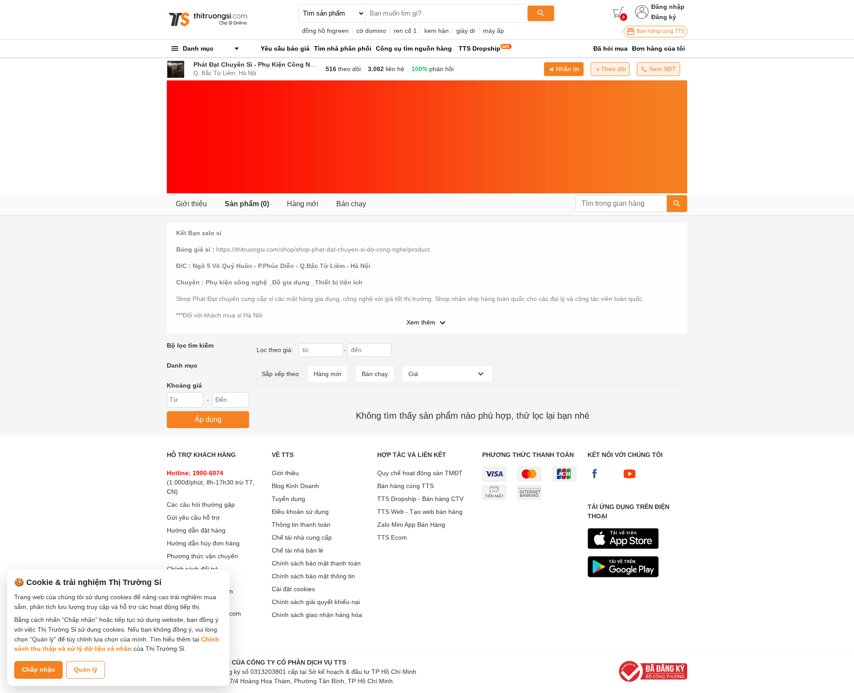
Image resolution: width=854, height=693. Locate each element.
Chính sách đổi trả (192, 569)
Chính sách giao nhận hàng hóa (317, 614)
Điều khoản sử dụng (300, 511)
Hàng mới (302, 204)
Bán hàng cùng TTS (660, 31)
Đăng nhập (668, 6)
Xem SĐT (661, 68)
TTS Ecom (392, 537)
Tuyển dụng (288, 498)
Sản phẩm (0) (247, 204)
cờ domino (371, 30)
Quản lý (85, 669)
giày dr (465, 30)
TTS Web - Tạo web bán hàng (420, 511)
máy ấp (493, 30)
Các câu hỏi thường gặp (201, 504)
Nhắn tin (567, 68)
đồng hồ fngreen (325, 30)
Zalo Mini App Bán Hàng (411, 524)
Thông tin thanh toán (301, 524)
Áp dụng (208, 419)
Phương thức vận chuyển (202, 556)
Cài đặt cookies (293, 589)
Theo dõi (613, 68)
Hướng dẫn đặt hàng (196, 530)
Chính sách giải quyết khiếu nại (316, 601)
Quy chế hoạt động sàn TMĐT (420, 473)
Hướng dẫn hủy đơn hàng (203, 543)
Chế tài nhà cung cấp (302, 537)
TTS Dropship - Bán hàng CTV (420, 498)
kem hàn (436, 30)
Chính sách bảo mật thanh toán (316, 563)
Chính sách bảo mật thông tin (313, 576)
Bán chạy (351, 204)
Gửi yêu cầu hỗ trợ (193, 517)
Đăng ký (663, 16)
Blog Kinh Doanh (295, 485)
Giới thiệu (191, 204)
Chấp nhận (38, 669)
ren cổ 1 (405, 30)
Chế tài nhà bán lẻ (297, 550)
